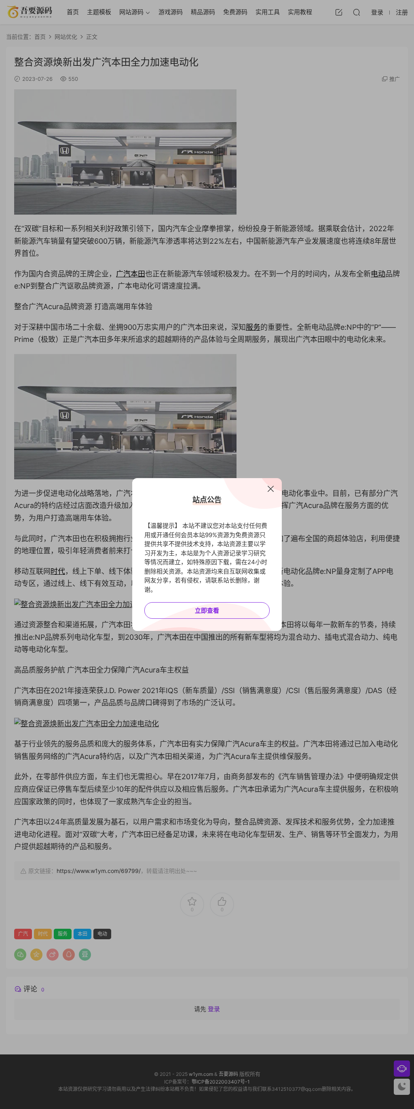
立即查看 (207, 610)
